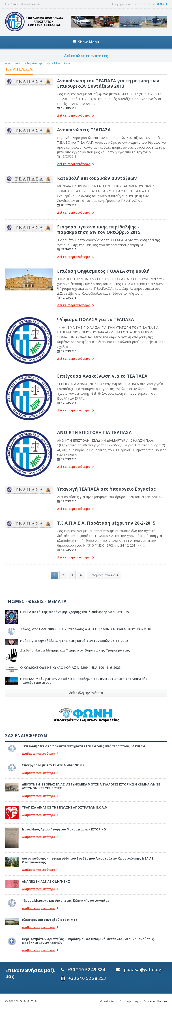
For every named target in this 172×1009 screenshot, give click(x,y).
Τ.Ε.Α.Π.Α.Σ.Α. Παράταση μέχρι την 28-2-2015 (106, 523)
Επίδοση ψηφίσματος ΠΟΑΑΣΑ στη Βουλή (103, 271)
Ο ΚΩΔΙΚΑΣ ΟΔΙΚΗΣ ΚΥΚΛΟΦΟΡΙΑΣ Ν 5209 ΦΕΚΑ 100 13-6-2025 (70, 667)
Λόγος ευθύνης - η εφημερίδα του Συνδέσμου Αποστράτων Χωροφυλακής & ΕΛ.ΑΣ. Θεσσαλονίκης (88, 860)
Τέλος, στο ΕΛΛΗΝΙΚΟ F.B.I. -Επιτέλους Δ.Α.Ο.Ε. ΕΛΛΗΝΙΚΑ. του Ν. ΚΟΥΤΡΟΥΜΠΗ (85, 629)
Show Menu (88, 41)
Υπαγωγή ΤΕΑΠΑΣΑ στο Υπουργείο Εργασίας (106, 489)
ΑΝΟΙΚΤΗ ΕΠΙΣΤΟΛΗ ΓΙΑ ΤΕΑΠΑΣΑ (94, 432)
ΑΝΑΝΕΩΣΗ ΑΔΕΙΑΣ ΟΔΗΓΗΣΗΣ (46, 881)
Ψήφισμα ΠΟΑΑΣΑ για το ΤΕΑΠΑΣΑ (95, 319)
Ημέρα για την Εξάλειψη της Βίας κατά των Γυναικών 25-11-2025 (74, 641)
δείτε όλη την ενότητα (86, 693)
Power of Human (155, 1001)
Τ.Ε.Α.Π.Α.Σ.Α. (62, 63)
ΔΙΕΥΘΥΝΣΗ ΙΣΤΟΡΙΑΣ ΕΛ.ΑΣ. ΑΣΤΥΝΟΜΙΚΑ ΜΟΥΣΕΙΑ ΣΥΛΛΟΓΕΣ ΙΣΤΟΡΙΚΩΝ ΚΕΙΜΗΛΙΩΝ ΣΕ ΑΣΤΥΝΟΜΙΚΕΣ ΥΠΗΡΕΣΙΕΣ (91, 786)
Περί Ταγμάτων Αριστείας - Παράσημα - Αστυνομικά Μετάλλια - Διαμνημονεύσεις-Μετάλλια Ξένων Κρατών (88, 941)
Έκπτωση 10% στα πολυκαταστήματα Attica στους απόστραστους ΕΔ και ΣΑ (83, 746)
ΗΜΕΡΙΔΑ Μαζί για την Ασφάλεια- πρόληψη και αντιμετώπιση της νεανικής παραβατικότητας (83, 681)
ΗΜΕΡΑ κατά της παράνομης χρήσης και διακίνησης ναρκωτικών (74, 612)
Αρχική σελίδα (14, 63)
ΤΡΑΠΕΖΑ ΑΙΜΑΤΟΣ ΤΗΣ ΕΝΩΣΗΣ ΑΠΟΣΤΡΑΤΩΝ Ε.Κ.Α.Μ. (65, 807)
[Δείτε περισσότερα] (29, 79)
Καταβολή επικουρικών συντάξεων (97, 178)
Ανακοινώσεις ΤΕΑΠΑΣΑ (84, 129)
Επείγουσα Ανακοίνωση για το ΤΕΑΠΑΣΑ (102, 376)
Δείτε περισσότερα (73, 115)
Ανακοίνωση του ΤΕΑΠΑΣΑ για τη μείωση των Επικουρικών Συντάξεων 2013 (108, 83)
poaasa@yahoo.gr (143, 969)
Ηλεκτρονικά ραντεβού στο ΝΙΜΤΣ (49, 920)
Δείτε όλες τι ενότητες (86, 55)
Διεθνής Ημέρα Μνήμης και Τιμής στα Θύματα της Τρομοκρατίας (75, 650)
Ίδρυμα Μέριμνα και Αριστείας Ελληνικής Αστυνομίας (66, 900)
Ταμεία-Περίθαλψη (39, 63)
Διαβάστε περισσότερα (38, 753)
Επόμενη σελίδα (102, 575)
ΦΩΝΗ (162, 4)
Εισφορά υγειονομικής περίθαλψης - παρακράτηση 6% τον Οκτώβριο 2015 (98, 229)
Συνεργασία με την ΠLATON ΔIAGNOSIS (53, 765)
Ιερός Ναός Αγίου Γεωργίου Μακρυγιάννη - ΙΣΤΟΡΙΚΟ (64, 829)
